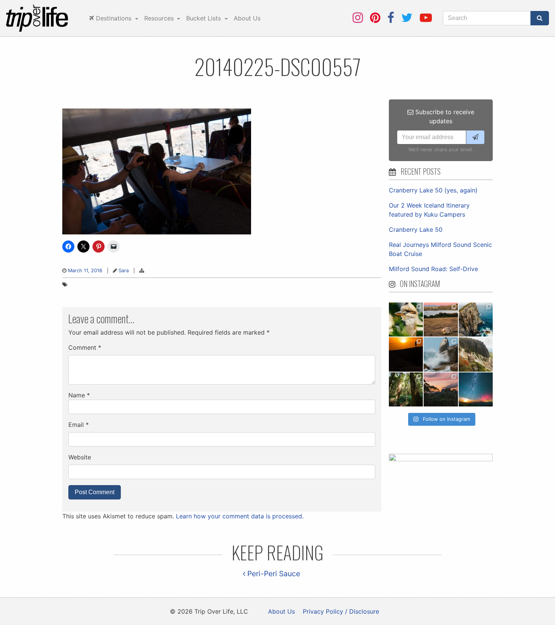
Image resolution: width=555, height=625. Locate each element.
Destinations (113, 18)
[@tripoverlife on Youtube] (426, 17)
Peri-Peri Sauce (272, 573)
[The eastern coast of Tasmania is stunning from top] (441, 354)
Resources (160, 18)
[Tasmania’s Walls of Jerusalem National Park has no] (441, 389)
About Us (247, 18)
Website (79, 457)
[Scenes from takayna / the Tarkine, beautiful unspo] (406, 389)
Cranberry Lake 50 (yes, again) (433, 190)
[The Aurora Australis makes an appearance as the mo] (476, 389)
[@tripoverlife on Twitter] (407, 17)
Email (78, 424)
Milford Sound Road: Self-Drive (433, 269)
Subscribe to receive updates (443, 116)
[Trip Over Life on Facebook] (390, 17)
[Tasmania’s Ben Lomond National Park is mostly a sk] (476, 354)
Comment (84, 347)
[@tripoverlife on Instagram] (358, 17)
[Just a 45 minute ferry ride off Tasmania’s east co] (441, 319)
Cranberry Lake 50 (415, 229)
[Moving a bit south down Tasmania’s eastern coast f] (406, 354)
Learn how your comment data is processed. (240, 516)
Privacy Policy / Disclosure (341, 611)
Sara (124, 270)
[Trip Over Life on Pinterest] (375, 17)
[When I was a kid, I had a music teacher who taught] (406, 319)
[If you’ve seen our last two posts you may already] (476, 319)
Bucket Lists (204, 18)
